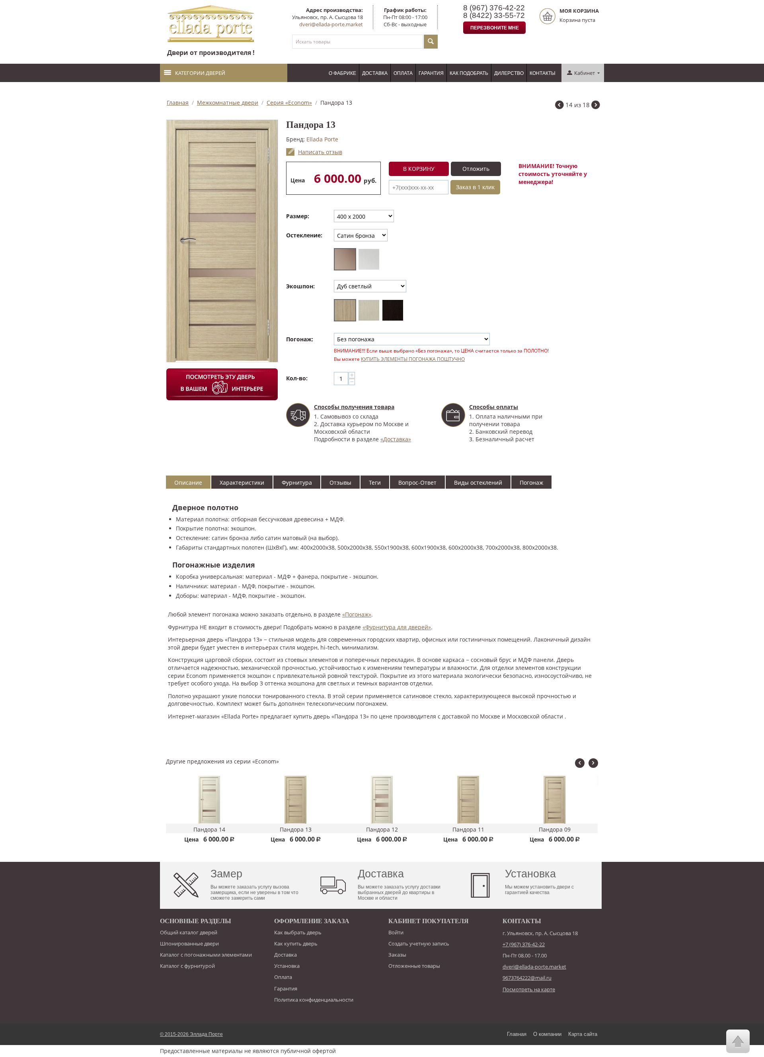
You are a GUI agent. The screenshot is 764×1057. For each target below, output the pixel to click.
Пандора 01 (555, 781)
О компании (547, 1034)
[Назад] (559, 105)
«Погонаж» (356, 614)
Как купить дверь (296, 943)
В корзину (419, 168)
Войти (395, 932)
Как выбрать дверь (298, 932)
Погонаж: (299, 339)
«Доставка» (395, 439)
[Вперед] (595, 105)
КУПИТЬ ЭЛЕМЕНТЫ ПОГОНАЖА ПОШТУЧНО (413, 359)
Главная (178, 102)
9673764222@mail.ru (527, 977)
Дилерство (509, 73)
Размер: (297, 216)
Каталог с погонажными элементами (206, 954)
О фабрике (342, 73)
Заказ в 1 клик (475, 187)
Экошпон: (300, 286)
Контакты (542, 73)
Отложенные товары (414, 965)
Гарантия (431, 73)
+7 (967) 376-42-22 (524, 944)
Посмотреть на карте (529, 989)
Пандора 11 (382, 829)
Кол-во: (297, 378)
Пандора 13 (209, 829)
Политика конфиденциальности (313, 999)
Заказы (397, 954)
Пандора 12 (296, 829)
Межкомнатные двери (227, 102)
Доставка (375, 73)
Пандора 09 (468, 829)
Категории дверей (200, 72)
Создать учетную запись (418, 943)
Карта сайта (582, 1034)
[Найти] (431, 42)
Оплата (403, 73)
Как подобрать (469, 73)
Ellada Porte (322, 139)
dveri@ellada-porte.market (331, 24)
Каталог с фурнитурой (187, 965)
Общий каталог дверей (188, 932)
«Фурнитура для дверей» (397, 627)
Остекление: (304, 235)
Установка (287, 965)
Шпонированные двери (189, 943)
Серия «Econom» (289, 102)
